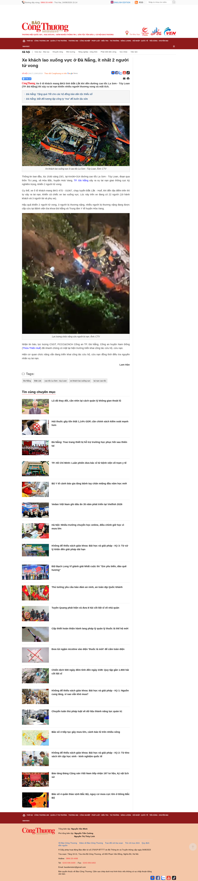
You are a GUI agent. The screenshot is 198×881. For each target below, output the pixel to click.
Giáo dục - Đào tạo (42, 52)
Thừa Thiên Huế (31, 348)
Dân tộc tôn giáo (85, 35)
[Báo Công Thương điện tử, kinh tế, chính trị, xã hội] (45, 26)
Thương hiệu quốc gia (32, 35)
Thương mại (73, 41)
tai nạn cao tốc (100, 381)
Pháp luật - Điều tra (100, 41)
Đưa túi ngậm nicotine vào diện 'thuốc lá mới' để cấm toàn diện (88, 649)
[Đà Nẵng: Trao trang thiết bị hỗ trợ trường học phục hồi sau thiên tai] (35, 448)
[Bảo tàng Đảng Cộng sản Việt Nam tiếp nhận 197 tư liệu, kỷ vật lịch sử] (35, 779)
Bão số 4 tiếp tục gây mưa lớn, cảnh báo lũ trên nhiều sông (86, 732)
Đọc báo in (49, 35)
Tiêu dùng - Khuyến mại (158, 41)
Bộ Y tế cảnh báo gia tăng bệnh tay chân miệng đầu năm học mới (89, 483)
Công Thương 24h (41, 41)
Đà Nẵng (27, 381)
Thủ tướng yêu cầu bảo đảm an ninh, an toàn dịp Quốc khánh (87, 587)
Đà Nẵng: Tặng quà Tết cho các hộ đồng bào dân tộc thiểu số (59, 94)
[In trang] (128, 79)
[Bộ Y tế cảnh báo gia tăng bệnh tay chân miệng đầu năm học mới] (35, 489)
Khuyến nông (58, 52)
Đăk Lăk (37, 381)
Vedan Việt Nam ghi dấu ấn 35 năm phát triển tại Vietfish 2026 (87, 504)
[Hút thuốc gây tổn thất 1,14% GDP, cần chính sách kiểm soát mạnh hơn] (35, 427)
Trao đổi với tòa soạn (114, 843)
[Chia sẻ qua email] (124, 78)
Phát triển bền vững (108, 52)
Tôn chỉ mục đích (132, 843)
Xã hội (26, 51)
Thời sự (30, 41)
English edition (122, 2)
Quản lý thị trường (58, 41)
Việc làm (134, 52)
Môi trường (70, 52)
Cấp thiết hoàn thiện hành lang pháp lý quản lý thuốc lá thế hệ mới (90, 628)
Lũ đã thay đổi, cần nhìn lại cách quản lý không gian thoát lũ (86, 400)
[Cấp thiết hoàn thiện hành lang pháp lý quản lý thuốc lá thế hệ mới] (35, 634)
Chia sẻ (28, 79)
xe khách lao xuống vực (80, 381)
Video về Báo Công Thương (91, 843)
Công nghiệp (85, 41)
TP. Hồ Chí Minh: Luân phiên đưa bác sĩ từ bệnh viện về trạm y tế (89, 463)
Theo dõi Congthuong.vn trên (55, 73)
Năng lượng (126, 41)
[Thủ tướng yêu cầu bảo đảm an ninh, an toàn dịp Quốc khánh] (35, 593)
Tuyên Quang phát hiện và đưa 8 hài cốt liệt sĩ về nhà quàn (85, 607)
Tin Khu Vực (134, 34)
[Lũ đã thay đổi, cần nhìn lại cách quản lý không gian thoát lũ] (35, 406)
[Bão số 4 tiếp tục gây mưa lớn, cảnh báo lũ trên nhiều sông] (35, 737)
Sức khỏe (123, 52)
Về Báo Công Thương (67, 843)
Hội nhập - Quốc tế (140, 41)
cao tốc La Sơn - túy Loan (56, 381)
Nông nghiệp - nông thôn (87, 52)
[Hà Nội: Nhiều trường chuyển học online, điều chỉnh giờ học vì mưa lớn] (35, 530)
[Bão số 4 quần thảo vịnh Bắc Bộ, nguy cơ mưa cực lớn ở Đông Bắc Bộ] (35, 800)
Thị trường (114, 41)
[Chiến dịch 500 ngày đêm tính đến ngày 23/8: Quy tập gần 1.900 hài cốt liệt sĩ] (35, 675)
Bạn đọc (26, 46)
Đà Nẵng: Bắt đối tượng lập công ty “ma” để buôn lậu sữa (57, 99)
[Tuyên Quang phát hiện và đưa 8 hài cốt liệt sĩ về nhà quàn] (35, 613)
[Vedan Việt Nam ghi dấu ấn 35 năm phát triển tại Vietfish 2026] (35, 510)
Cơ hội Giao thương (105, 35)
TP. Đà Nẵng (81, 180)
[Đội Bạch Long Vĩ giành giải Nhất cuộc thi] (35, 572)
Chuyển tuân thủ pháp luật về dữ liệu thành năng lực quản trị (87, 711)
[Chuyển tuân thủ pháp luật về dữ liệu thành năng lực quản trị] (35, 717)
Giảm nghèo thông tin (66, 35)
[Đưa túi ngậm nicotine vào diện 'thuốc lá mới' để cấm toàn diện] (35, 655)
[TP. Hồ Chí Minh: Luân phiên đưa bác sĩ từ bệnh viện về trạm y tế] (35, 468)
